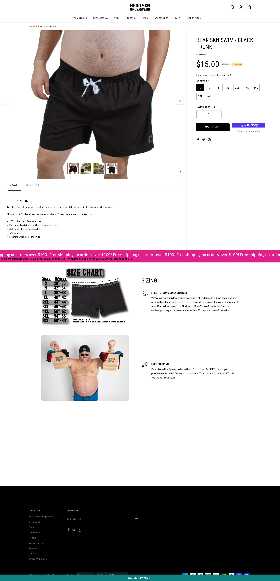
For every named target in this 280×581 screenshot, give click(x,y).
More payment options (248, 131)
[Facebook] (198, 140)
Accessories (161, 18)
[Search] (232, 7)
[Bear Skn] (140, 7)
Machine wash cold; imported (24, 236)
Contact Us (34, 532)
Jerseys (130, 18)
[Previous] (6, 100)
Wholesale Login (37, 543)
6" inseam (14, 232)
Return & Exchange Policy (41, 516)
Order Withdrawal (38, 559)
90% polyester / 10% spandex (25, 221)
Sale (177, 18)
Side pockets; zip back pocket (25, 229)
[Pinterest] (209, 139)
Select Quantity (205, 107)
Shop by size (193, 18)
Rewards (33, 548)
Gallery (14, 184)
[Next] (179, 100)
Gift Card (33, 553)
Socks (144, 18)
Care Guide (34, 522)
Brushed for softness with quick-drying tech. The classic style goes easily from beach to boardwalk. (60, 207)
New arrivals (79, 18)
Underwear (99, 18)
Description (32, 184)
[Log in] (241, 7)
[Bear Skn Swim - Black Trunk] (180, 172)
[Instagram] (79, 530)
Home (32, 26)
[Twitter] (203, 139)
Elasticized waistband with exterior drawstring (34, 225)
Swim (116, 18)
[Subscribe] (136, 519)
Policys (32, 537)
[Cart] (249, 7)
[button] (140, 578)
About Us (33, 527)
